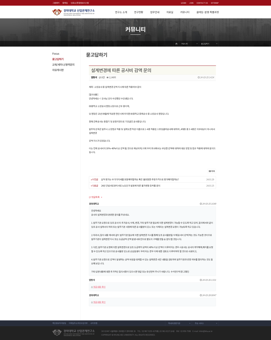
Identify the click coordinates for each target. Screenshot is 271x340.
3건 (103, 77)
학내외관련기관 (174, 323)
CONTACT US (202, 2)
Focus (55, 53)
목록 (213, 171)
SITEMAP (214, 2)
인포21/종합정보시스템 (80, 2)
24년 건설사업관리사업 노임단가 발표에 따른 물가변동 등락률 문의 (130, 185)
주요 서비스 (199, 323)
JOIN (191, 2)
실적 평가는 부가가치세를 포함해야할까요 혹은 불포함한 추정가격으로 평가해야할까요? (140, 179)
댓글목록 (95, 197)
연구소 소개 (121, 12)
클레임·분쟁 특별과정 (207, 12)
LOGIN (183, 2)
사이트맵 (93, 323)
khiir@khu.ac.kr (205, 331)
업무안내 (154, 12)
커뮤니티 (184, 12)
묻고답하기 (205, 43)
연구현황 (138, 12)
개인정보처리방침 (59, 323)
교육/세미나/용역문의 (63, 64)
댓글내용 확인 (99, 286)
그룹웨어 (56, 2)
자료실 (169, 12)
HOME (176, 43)
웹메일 (64, 2)
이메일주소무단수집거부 (78, 323)
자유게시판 (58, 70)
